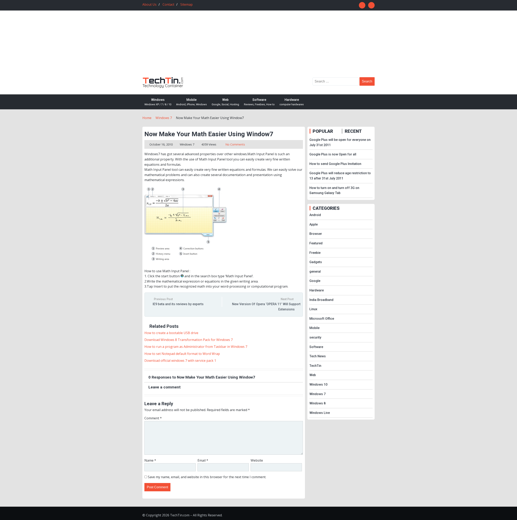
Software (259, 102)
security (315, 337)
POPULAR (323, 131)
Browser (315, 234)
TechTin (315, 366)
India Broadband (321, 300)
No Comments (235, 144)
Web (225, 102)
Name (150, 460)
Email (203, 460)
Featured (316, 243)
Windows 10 (318, 384)
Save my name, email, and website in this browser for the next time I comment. (207, 477)
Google (314, 281)
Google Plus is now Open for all (332, 154)
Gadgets (315, 262)
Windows (157, 102)
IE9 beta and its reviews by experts (178, 304)
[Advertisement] (258, 47)
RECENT (353, 131)
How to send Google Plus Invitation (335, 164)
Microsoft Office (321, 319)
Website (257, 460)
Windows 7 (187, 144)
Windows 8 (317, 403)
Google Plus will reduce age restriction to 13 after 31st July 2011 (340, 175)
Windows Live (319, 413)
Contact (168, 4)
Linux (313, 309)
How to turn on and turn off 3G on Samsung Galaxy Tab (334, 190)
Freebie (314, 253)
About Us (149, 4)
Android (315, 215)
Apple (313, 224)
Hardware (292, 102)
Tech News (317, 356)
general (315, 271)
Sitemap (186, 4)
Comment (153, 418)
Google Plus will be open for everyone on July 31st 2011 (340, 142)
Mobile (191, 102)
